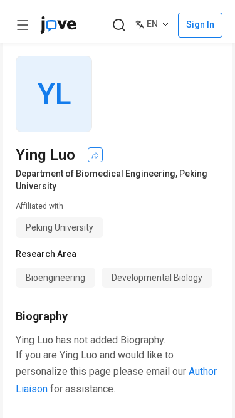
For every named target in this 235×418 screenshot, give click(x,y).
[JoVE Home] (58, 25)
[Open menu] (23, 25)
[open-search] (119, 25)
